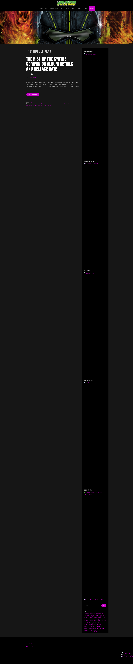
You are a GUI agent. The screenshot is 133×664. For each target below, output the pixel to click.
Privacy (28, 648)
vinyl (90, 630)
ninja (88, 624)
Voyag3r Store (29, 644)
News (32, 102)
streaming (98, 626)
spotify (94, 626)
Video (73, 8)
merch (103, 619)
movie (101, 620)
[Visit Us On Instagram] (127, 662)
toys (90, 628)
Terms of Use (29, 646)
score (100, 624)
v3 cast (98, 628)
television (85, 628)
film (93, 617)
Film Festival (97, 617)
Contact (86, 8)
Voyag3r (49, 105)
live (101, 619)
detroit (85, 617)
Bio (46, 8)
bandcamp (52, 103)
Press (29, 74)
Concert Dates (53, 8)
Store (92, 8)
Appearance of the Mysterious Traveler (41, 103)
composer (91, 615)
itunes (79, 103)
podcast (93, 624)
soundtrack (88, 626)
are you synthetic (91, 613)
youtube (104, 630)
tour (88, 628)
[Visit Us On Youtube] (127, 660)
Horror (86, 619)
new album (97, 622)
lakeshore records (30, 105)
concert (96, 615)
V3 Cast (41, 8)
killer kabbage (95, 619)
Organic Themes (69, 660)
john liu (90, 619)
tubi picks (93, 628)
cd (100, 613)
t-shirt (102, 626)
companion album (60, 103)
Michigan (86, 620)
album (85, 613)
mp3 (36, 105)
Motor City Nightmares (94, 620)
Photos (79, 8)
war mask (101, 630)
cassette (97, 613)
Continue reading (33, 95)
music (93, 622)
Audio (68, 8)
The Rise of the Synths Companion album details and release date (49, 64)
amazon (31, 103)
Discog (62, 8)
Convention (102, 615)
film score (103, 617)
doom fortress (89, 617)
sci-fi (97, 624)
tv (95, 628)
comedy (87, 615)
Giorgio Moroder (68, 103)
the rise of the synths (41, 105)
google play (74, 103)
